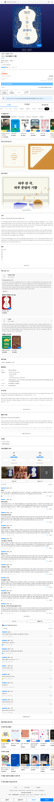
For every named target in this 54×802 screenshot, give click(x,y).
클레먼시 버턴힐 (4, 60)
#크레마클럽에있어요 (5, 116)
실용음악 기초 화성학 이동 (15, 738)
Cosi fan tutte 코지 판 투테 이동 (15, 763)
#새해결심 (41, 116)
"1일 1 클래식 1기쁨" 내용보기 (27, 595)
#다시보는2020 (21, 116)
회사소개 (31, 794)
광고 (45, 794)
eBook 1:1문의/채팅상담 (39, 790)
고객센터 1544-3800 (13, 790)
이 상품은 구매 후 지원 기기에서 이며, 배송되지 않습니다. (24, 98)
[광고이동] (48, 2)
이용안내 (3, 372)
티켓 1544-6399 (21, 790)
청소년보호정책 (22, 794)
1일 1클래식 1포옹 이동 (6, 305)
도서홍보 (41, 794)
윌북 (2, 62)
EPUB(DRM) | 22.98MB (13, 383)
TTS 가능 (11, 376)
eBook (3, 362)
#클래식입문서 (14, 116)
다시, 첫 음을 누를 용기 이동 (25, 763)
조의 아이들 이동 (16, 345)
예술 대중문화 (8, 362)
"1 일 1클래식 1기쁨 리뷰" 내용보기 (27, 543)
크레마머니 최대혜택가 (5, 76)
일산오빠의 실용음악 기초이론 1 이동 (5, 738)
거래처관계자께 (36, 794)
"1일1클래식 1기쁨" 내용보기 (27, 569)
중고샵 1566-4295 (30, 790)
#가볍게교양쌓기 (35, 116)
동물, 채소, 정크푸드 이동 (6, 345)
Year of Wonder (7, 64)
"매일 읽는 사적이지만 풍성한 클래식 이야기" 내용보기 (27, 608)
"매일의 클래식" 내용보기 (27, 504)
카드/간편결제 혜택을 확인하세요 (45, 87)
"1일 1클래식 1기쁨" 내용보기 (27, 530)
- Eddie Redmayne (5, 443)
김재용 (11, 60)
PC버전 (27, 794)
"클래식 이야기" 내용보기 (27, 556)
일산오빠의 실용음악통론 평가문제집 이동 (35, 738)
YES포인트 (3, 79)
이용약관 (9, 794)
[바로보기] (7, 472)
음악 (13, 362)
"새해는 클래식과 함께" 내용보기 (27, 517)
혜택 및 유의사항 (14, 463)
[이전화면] (2, 2)
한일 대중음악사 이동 (44, 738)
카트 (52, 2)
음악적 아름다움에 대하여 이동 (25, 738)
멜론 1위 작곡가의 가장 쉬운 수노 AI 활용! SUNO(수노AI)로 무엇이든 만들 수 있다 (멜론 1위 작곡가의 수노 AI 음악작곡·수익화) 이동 (5, 763)
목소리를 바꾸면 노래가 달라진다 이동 (44, 763)
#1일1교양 (28, 116)
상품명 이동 (5, 128)
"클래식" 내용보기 (27, 492)
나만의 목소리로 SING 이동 (35, 763)
